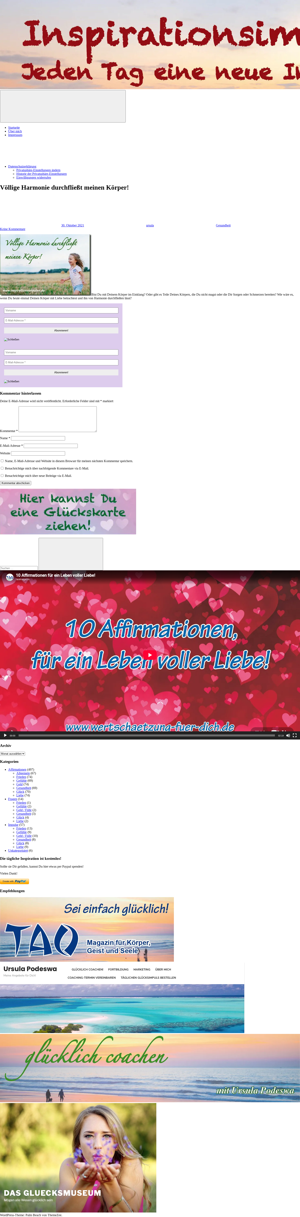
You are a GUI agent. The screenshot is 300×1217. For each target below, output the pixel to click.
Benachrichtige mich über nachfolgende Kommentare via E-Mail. (47, 468)
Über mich (15, 131)
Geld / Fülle (24, 810)
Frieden (21, 777)
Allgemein (23, 773)
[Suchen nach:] (19, 568)
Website (5, 453)
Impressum (15, 135)
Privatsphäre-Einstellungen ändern (38, 170)
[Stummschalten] (288, 735)
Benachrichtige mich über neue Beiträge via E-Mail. (38, 475)
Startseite (14, 127)
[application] (150, 655)
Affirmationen (17, 769)
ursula (150, 225)
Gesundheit (223, 225)
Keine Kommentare (12, 229)
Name (5, 438)
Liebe (20, 795)
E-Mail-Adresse (11, 445)
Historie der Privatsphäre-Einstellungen (41, 174)
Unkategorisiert (18, 850)
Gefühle (21, 780)
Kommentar (9, 431)
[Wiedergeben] (5, 735)
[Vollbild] (295, 735)
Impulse (13, 824)
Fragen (12, 799)
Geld (19, 784)
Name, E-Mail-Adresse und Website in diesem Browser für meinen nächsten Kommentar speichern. (69, 461)
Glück (20, 791)
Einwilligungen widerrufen (33, 177)
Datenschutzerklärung (22, 166)
